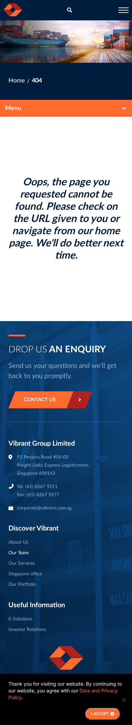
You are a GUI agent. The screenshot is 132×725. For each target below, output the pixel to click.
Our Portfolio (22, 584)
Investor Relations (27, 629)
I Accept (100, 714)
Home (16, 81)
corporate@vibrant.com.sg (44, 508)
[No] (123, 699)
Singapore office (25, 574)
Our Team (18, 553)
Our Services (21, 563)
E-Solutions (20, 619)
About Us (18, 542)
